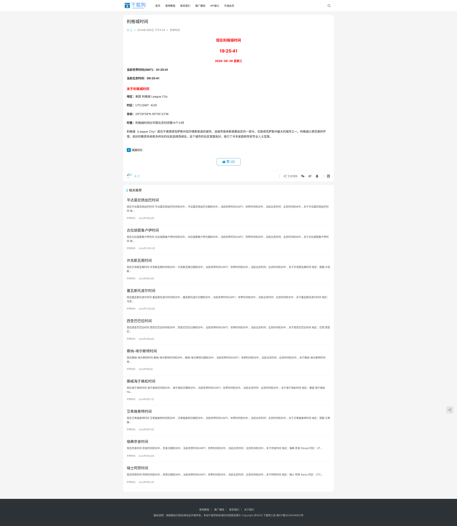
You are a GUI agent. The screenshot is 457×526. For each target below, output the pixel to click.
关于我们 (249, 509)
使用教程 (170, 5)
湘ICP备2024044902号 (289, 515)
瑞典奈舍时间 (137, 442)
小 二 (129, 29)
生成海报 (292, 176)
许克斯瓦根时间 (139, 260)
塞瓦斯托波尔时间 (141, 291)
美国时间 (137, 149)
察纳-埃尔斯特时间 (142, 351)
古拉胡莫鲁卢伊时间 (143, 230)
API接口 (214, 5)
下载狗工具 (269, 515)
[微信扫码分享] (303, 176)
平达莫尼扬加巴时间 (143, 200)
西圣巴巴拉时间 (139, 321)
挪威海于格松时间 (141, 381)
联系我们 (185, 5)
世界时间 (175, 29)
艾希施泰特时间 (139, 411)
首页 (157, 5)
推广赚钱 (200, 5)
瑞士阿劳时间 (137, 468)
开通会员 (229, 5)
